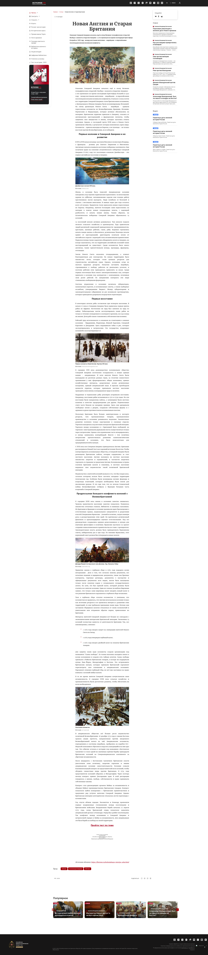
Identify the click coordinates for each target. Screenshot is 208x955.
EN (167, 3)
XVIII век (87, 869)
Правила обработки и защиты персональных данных (182, 944)
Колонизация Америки (75, 869)
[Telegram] (135, 3)
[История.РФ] (39, 3)
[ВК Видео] (142, 3)
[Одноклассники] (154, 3)
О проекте (192, 949)
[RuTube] (146, 3)
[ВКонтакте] (139, 3)
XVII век (64, 869)
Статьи (61, 12)
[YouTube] (150, 3)
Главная (55, 12)
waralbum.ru (192, 948)
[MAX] (131, 3)
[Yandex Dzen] (158, 3)
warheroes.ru (185, 948)
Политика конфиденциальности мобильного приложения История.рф (178, 946)
